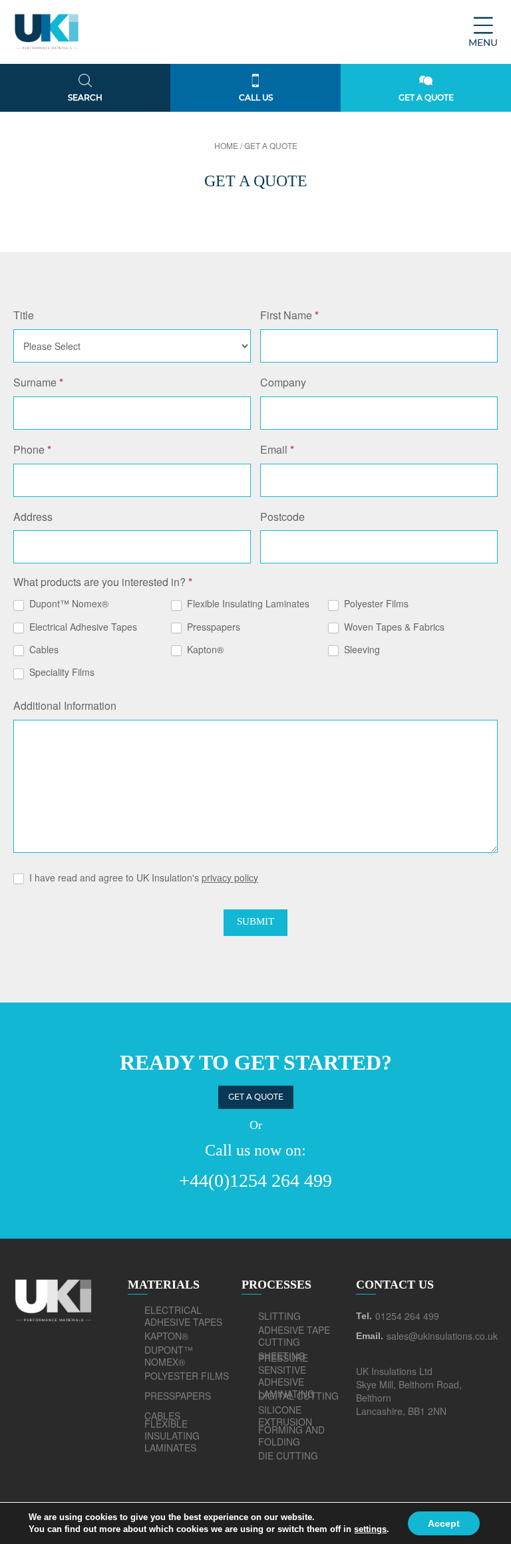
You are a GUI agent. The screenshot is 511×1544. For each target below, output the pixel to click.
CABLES (162, 1416)
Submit (255, 921)
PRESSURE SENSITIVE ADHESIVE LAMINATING (286, 1376)
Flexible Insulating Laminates (246, 603)
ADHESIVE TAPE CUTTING (294, 1336)
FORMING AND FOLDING (291, 1436)
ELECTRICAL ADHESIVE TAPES (183, 1316)
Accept (444, 1523)
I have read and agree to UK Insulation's (142, 877)
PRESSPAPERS (177, 1396)
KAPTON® (166, 1336)
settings (370, 1529)
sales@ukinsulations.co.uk (442, 1336)
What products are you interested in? (102, 583)
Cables (43, 649)
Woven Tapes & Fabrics (392, 627)
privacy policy (230, 877)
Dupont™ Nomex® (67, 603)
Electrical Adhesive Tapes (82, 627)
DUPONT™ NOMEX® (168, 1356)
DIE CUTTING (288, 1456)
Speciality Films (60, 672)
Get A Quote (255, 1097)
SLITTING (279, 1316)
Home (226, 145)
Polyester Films (375, 603)
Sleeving (360, 649)
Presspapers (212, 627)
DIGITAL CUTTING (298, 1396)
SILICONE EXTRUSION (285, 1416)
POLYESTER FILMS (186, 1376)
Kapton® (204, 649)
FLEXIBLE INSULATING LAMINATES (172, 1436)
